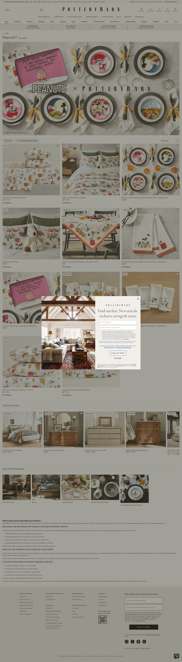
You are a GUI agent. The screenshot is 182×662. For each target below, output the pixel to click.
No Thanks (117, 358)
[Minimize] (138, 299)
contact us (126, 339)
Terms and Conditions (123, 347)
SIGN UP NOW (117, 353)
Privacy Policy (109, 347)
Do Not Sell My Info (120, 365)
